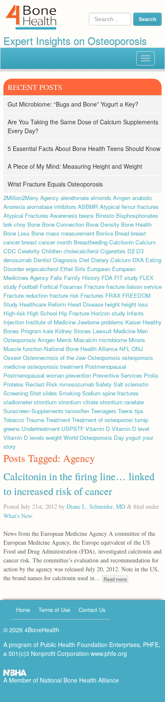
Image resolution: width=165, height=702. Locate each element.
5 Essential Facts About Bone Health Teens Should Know (84, 148)
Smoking (69, 393)
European (98, 269)
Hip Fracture (74, 313)
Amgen (121, 198)
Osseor (12, 358)
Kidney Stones (73, 331)
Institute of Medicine (51, 322)
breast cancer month (47, 242)
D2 (131, 251)
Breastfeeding (90, 242)
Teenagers (103, 411)
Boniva (104, 233)
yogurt (133, 437)
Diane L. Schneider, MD (95, 506)
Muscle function (22, 349)
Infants (135, 313)
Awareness (63, 215)
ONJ (137, 349)
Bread (122, 233)
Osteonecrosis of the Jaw (54, 358)
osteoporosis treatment (55, 366)
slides (50, 393)
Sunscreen (16, 411)
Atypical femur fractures (129, 207)
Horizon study (108, 313)
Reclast (34, 384)
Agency (49, 198)
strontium (45, 402)
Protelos (13, 384)
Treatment (58, 420)
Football (28, 286)
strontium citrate (78, 402)
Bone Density (102, 224)
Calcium (145, 242)
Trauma (35, 420)
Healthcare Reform (42, 304)
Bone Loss (16, 233)
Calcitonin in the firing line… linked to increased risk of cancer (78, 483)
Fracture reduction (25, 295)
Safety (104, 384)
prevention (78, 375)
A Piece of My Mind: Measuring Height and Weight (75, 166)
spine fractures (120, 393)
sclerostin (136, 384)
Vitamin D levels (23, 437)
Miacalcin (85, 340)
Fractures (92, 295)
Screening (15, 393)
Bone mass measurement (62, 233)
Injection (13, 322)
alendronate (74, 198)
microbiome (113, 340)
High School (42, 313)
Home (23, 610)
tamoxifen (77, 411)
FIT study (126, 278)
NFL (124, 349)
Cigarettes (113, 251)
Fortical (49, 286)
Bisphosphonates (137, 215)
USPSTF (72, 429)
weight (54, 437)
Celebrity (29, 251)
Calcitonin (121, 242)
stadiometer (17, 402)
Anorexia (14, 207)
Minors (137, 340)
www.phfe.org (109, 653)
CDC (9, 251)
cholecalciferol (81, 251)
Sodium (91, 393)
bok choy (14, 224)
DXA (138, 260)
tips (139, 411)
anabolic (142, 198)
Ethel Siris (72, 269)
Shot (35, 393)
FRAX (113, 295)
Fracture (94, 286)
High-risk (14, 313)
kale (48, 331)
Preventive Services (117, 375)
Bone (34, 224)
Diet (84, 260)
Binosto (105, 215)
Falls (56, 278)
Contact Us (92, 610)
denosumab (17, 260)
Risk (52, 384)
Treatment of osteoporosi (102, 420)
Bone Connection (63, 224)
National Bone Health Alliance (81, 349)
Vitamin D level (130, 429)
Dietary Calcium (111, 260)
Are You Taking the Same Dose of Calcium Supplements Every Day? (83, 126)
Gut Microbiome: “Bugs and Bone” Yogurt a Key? (73, 104)
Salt (118, 384)
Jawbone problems (100, 322)
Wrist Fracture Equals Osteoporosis (55, 184)
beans (86, 215)
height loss (134, 304)
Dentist (42, 260)
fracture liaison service (134, 286)
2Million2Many (20, 198)
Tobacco (13, 420)
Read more (115, 579)
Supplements (47, 411)
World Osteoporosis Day (93, 437)
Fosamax (71, 286)
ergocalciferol (42, 269)
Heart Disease (85, 304)
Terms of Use (54, 610)
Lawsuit (102, 331)
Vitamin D (97, 429)
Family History (82, 278)
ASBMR (88, 207)
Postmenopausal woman (33, 375)
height (112, 304)
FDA (107, 278)
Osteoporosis (104, 358)
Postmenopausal (105, 366)
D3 (139, 251)
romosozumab (76, 384)
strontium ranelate (122, 402)
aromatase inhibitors (51, 207)
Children (51, 251)
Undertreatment (41, 429)
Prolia (151, 375)
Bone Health (136, 224)
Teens (125, 411)
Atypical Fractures (25, 215)
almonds (101, 198)
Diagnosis (65, 260)
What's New (17, 516)
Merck (64, 340)
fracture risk (64, 295)
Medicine (124, 331)
